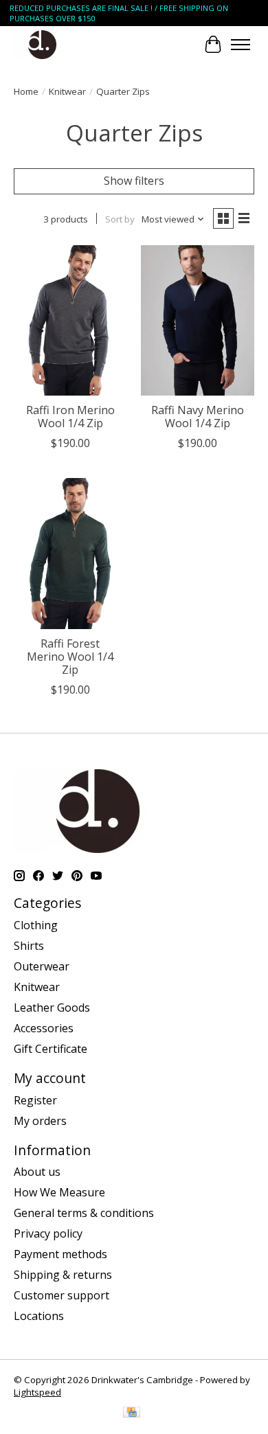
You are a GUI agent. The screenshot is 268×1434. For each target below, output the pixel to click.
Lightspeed (37, 1392)
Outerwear (41, 966)
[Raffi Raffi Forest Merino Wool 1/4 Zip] (70, 553)
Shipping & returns (63, 1274)
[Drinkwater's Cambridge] (42, 44)
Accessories (44, 1028)
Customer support (61, 1295)
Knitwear (67, 91)
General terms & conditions (84, 1212)
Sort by (120, 219)
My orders (40, 1120)
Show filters (134, 180)
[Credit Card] (131, 1413)
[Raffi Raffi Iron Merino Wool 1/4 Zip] (70, 320)
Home (26, 91)
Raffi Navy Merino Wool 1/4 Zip (197, 416)
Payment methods (60, 1254)
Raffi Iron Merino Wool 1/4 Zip (70, 416)
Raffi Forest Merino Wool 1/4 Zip (70, 656)
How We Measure (59, 1192)
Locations (39, 1315)
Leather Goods (52, 1007)
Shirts (29, 945)
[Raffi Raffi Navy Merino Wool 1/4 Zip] (197, 320)
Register (35, 1100)
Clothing (36, 925)
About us (37, 1171)
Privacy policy (48, 1233)
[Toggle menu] (240, 44)
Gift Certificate (50, 1048)
